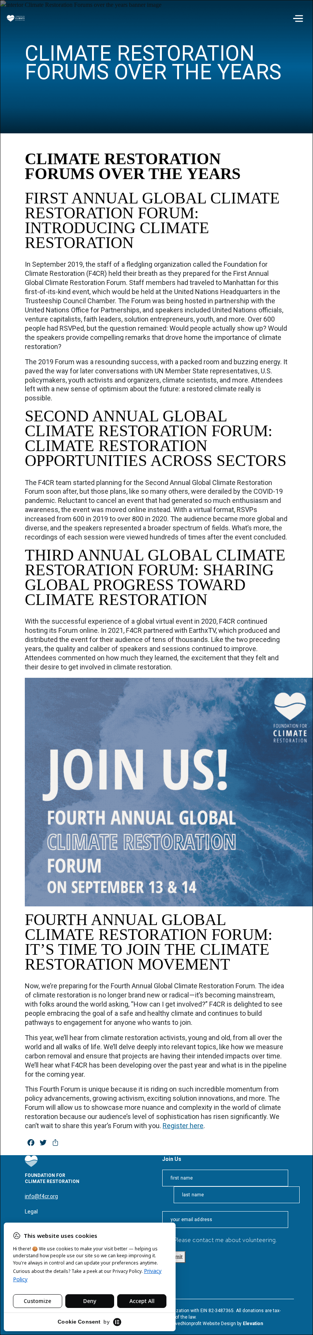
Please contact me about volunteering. (225, 1240)
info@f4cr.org (41, 1196)
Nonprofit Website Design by (213, 1323)
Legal (31, 1212)
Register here (183, 1126)
